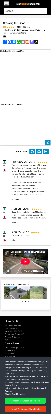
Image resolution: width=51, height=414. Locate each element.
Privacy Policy (40, 382)
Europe (25, 29)
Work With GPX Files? (13, 331)
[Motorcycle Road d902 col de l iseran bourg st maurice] (23, 292)
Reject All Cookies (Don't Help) (25, 408)
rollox (5, 29)
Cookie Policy (11, 385)
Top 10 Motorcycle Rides (14, 347)
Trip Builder (9, 353)
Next (42, 292)
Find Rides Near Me (13, 325)
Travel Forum (10, 350)
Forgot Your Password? (14, 334)
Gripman (15, 199)
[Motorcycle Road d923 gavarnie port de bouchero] (36, 292)
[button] (4, 261)
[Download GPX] (48, 142)
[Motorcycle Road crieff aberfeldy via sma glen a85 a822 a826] (10, 292)
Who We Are (10, 356)
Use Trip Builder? (12, 328)
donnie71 (15, 222)
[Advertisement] (25, 78)
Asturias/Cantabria (18, 32)
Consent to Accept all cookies (25, 400)
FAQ (6, 340)
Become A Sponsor (13, 337)
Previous (8, 292)
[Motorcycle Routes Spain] (4, 27)
